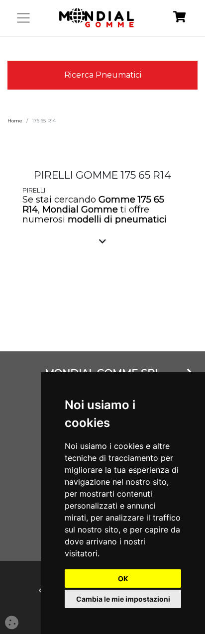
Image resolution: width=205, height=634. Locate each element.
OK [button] (123, 578)
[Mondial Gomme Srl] (96, 18)
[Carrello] (179, 18)
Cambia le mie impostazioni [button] (123, 599)
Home (14, 120)
